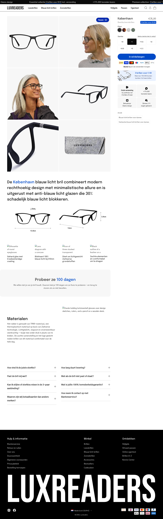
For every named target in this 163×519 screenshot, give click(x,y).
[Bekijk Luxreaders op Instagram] (9, 510)
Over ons (11, 451)
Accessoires (89, 459)
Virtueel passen (129, 447)
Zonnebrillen (89, 455)
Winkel (87, 438)
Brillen (86, 444)
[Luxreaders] (15, 7)
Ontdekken (128, 438)
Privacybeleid (13, 463)
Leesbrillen (88, 447)
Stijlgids (125, 444)
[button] (146, 7)
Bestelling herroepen (16, 467)
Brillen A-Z (127, 455)
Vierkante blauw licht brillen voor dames (134, 122)
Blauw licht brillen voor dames (130, 117)
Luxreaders (84, 515)
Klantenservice (13, 444)
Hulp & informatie (17, 438)
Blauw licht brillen (91, 451)
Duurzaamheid (13, 455)
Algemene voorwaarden (17, 459)
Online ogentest (129, 451)
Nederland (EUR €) (81, 510)
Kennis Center (128, 459)
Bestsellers (89, 463)
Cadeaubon (89, 467)
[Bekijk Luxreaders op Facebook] (14, 510)
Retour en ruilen (14, 447)
